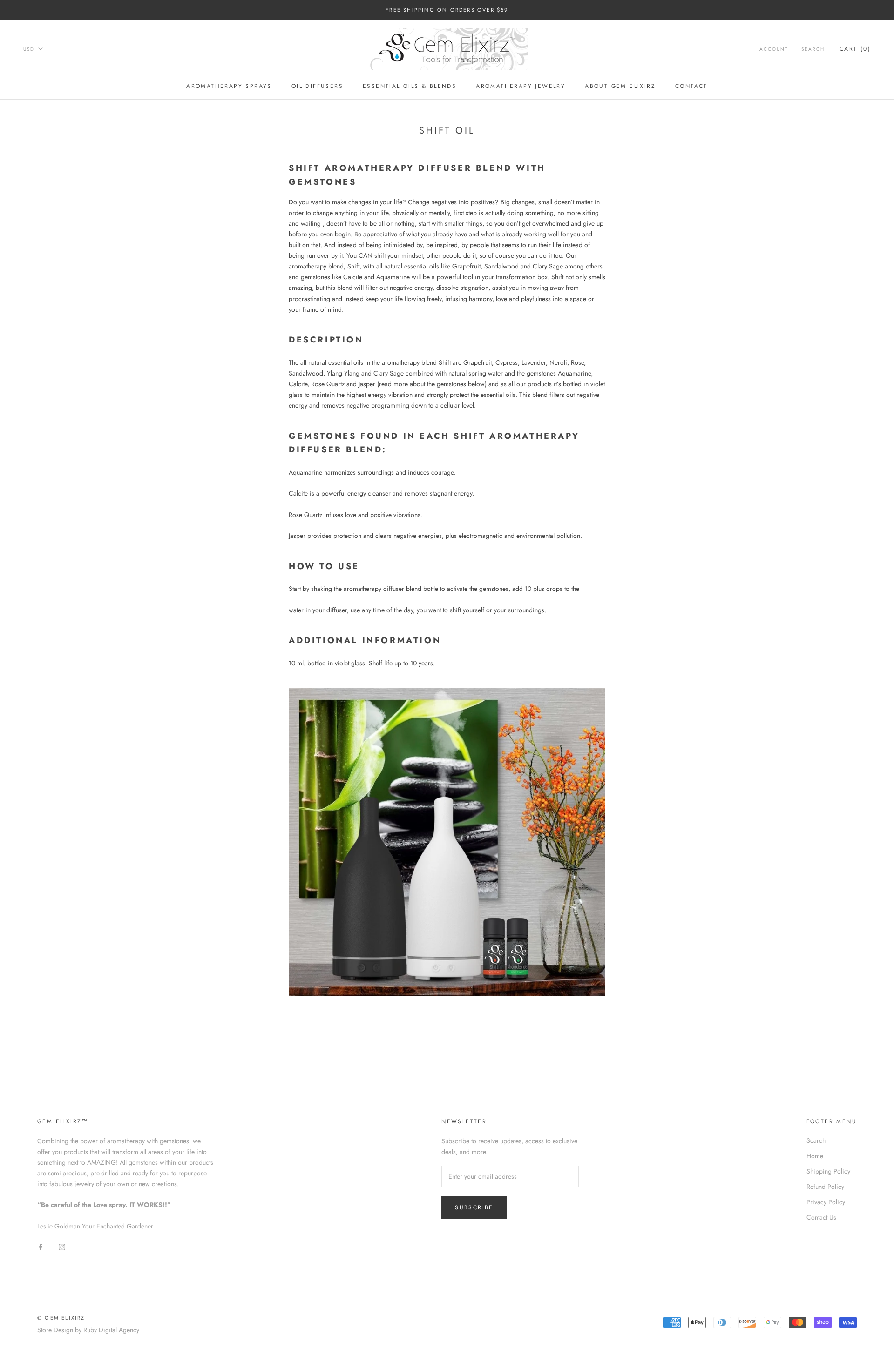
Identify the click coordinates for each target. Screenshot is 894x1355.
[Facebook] (40, 1246)
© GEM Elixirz (61, 1317)
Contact (691, 86)
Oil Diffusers (317, 86)
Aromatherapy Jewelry (520, 86)
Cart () (855, 49)
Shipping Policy (828, 1171)
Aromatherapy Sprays (229, 86)
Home (814, 1155)
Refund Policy (825, 1186)
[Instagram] (62, 1246)
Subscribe (474, 1207)
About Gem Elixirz (620, 86)
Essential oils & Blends (409, 86)
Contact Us (821, 1217)
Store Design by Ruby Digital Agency (88, 1330)
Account (773, 49)
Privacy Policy (825, 1202)
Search (813, 49)
